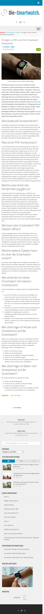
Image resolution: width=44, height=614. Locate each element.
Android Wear (9, 505)
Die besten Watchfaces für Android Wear (18, 557)
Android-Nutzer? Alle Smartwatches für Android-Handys (21, 539)
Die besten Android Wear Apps (15, 553)
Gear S (6, 497)
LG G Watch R (9, 525)
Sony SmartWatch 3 (11, 513)
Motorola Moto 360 (11, 509)
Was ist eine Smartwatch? (13, 534)
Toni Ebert (6, 47)
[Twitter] (20, 22)
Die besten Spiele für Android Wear (16, 549)
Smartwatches (36, 102)
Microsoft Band (9, 517)
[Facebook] (16, 22)
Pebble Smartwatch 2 (11, 529)
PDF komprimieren (12, 129)
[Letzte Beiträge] (8, 461)
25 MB (36, 151)
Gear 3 (6, 521)
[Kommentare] (34, 461)
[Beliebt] (21, 461)
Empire (12, 47)
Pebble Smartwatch (11, 501)
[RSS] (24, 22)
